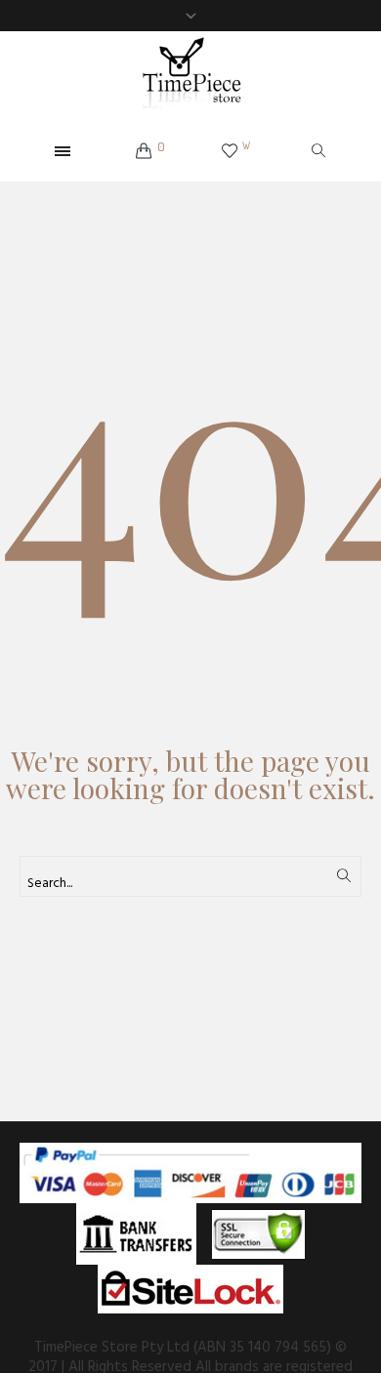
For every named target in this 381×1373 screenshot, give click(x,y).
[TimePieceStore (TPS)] (190, 77)
